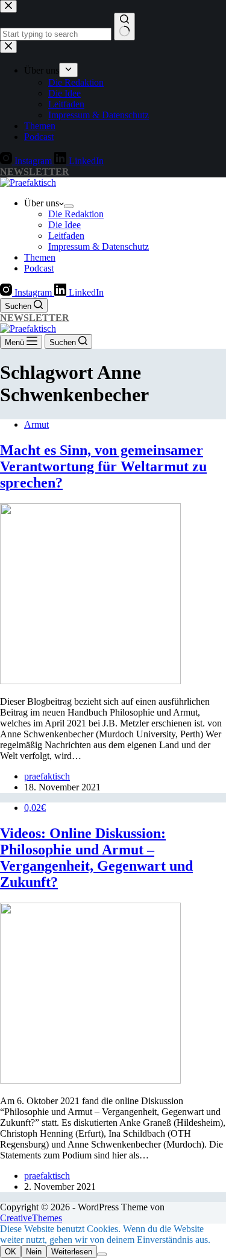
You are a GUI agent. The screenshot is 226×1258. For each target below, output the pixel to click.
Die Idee (64, 225)
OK (10, 1251)
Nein (34, 1251)
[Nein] (102, 1254)
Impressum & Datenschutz (98, 246)
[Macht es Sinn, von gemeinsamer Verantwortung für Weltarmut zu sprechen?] (90, 681)
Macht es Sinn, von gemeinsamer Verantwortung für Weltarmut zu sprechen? (103, 466)
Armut (36, 424)
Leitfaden (66, 235)
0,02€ (35, 807)
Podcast (39, 268)
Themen (39, 257)
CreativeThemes (31, 1218)
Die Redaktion (76, 214)
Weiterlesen (71, 1251)
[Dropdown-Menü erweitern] (69, 206)
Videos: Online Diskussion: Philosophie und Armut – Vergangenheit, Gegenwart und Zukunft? (96, 857)
